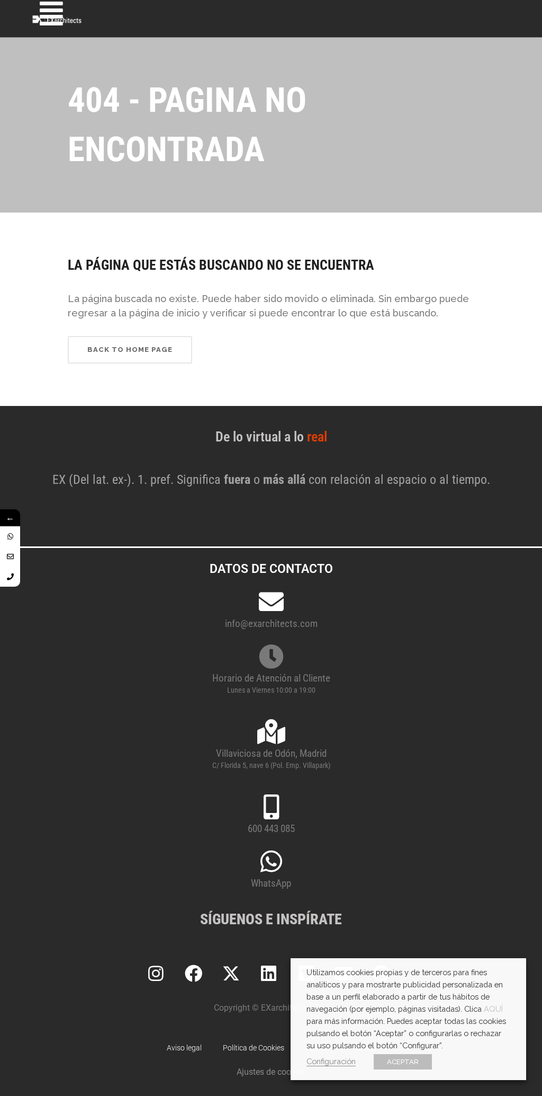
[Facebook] (193, 973)
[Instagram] (155, 973)
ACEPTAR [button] (403, 1062)
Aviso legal (184, 1048)
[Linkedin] (268, 973)
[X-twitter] (230, 973)
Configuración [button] (331, 1061)
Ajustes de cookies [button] (271, 1072)
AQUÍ (493, 1008)
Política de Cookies (253, 1048)
